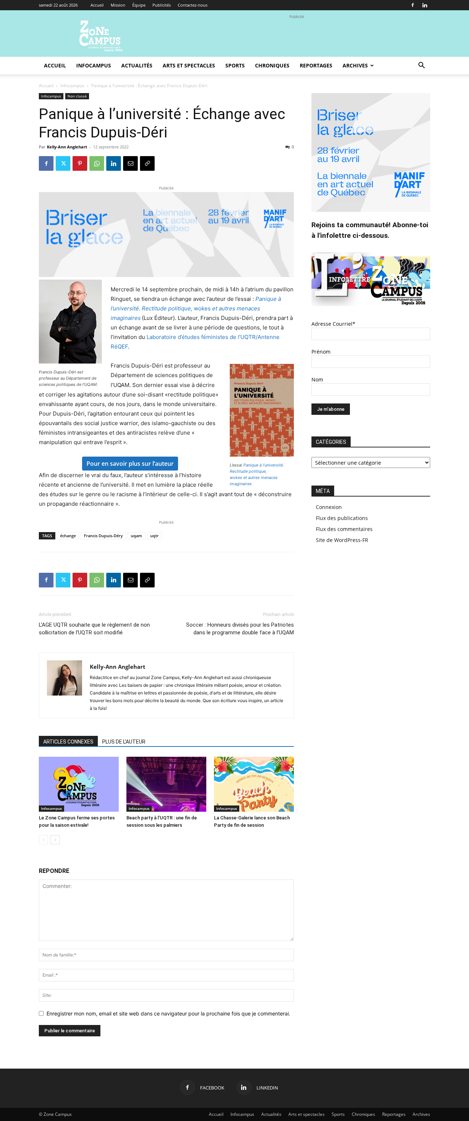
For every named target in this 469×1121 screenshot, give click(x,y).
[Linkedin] (424, 5)
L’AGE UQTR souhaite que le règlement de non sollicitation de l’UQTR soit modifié (94, 629)
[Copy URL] (147, 163)
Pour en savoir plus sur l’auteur (130, 464)
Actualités (136, 65)
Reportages (316, 65)
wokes (196, 308)
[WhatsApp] (96, 163)
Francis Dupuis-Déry (103, 535)
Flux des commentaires (344, 529)
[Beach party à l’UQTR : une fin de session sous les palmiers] (166, 784)
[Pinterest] (80, 163)
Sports (235, 65)
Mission (118, 5)
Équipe (138, 5)
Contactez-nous (192, 5)
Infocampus (93, 65)
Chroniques (272, 65)
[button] (421, 66)
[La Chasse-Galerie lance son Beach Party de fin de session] (254, 784)
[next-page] (55, 839)
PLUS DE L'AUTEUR (123, 742)
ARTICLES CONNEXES (68, 742)
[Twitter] (63, 163)
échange (68, 535)
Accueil (97, 5)
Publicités (161, 5)
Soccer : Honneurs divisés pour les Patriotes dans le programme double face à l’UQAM (240, 629)
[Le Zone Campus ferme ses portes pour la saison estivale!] (79, 784)
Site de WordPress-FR (342, 539)
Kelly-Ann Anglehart (67, 147)
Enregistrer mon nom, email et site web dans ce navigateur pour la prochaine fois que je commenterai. (168, 1013)
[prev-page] (43, 839)
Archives (355, 65)
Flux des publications (342, 518)
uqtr (154, 535)
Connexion (329, 507)
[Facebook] (412, 5)
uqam (136, 535)
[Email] (130, 163)
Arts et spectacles (189, 65)
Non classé (77, 96)
